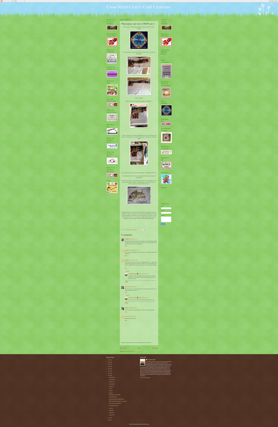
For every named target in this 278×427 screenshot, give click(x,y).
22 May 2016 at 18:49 (133, 260)
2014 (109, 420)
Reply (126, 246)
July (110, 388)
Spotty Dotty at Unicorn (114, 405)
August (110, 386)
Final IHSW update (113, 397)
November (111, 379)
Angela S (127, 260)
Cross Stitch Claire (132, 274)
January (111, 415)
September (111, 384)
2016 (109, 375)
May (110, 393)
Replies (127, 271)
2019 (109, 368)
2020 (109, 366)
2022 (109, 362)
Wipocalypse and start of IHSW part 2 (116, 399)
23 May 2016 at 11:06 (143, 273)
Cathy (126, 286)
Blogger (147, 424)
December (111, 377)
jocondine (127, 239)
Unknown (127, 250)
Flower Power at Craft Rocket (115, 403)
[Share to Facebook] (144, 230)
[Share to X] (143, 230)
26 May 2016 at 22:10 (131, 316)
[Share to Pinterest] (146, 230)
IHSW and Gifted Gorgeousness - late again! (118, 401)
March (110, 410)
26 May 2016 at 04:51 (133, 308)
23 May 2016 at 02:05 (132, 286)
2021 (109, 364)
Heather (126, 308)
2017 (109, 373)
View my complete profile (145, 377)
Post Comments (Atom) (130, 351)
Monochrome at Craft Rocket (115, 394)
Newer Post (123, 348)
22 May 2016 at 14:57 (134, 239)
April (110, 408)
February (111, 412)
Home (139, 348)
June (110, 390)
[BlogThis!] (141, 230)
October (111, 381)
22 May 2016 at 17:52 (133, 250)
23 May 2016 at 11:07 (143, 297)
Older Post (155, 348)
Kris (126, 316)
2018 (109, 371)
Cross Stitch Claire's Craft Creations (138, 7)
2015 (109, 417)
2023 (109, 360)
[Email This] (140, 230)
